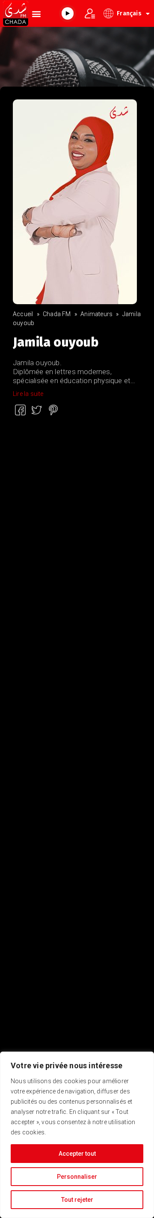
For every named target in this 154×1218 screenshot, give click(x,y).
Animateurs (96, 314)
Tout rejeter (77, 1199)
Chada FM (57, 314)
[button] (36, 13)
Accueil (23, 314)
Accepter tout (77, 1153)
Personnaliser (77, 1176)
